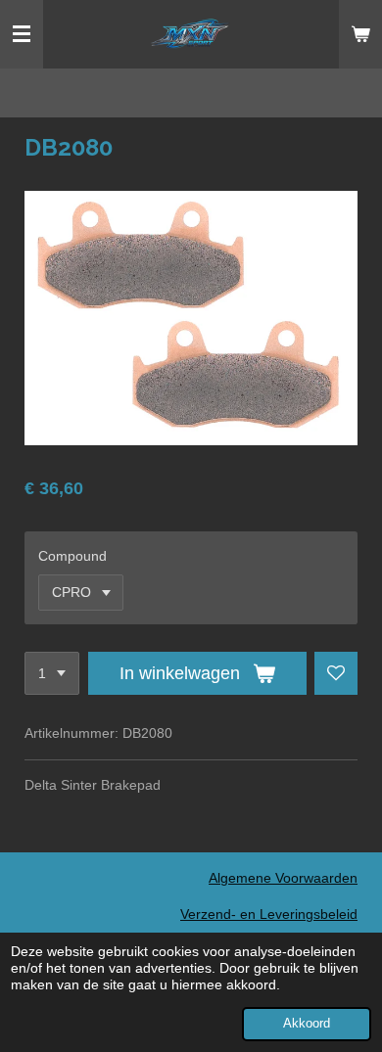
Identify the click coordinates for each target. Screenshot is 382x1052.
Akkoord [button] (306, 1023)
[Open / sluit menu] (21, 34)
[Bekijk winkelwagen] (360, 34)
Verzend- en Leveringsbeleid (269, 914)
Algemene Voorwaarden (283, 878)
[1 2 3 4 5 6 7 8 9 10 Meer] (51, 673)
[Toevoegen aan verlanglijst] (336, 673)
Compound (72, 556)
